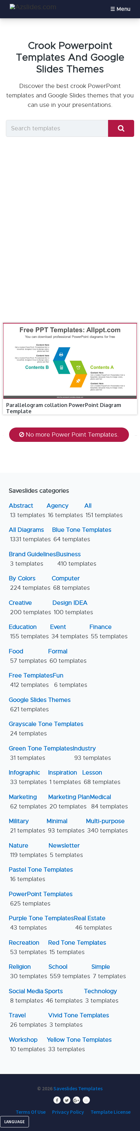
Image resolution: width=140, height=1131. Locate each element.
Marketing (28, 801)
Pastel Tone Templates (41, 874)
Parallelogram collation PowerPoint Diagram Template (63, 408)
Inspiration (64, 777)
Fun (70, 680)
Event (69, 631)
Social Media (26, 996)
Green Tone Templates (41, 753)
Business (76, 559)
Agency (65, 510)
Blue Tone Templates (81, 534)
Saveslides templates (78, 1088)
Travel (28, 1020)
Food (28, 656)
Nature (28, 850)
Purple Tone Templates (41, 923)
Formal (67, 656)
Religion (28, 971)
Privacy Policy (68, 1112)
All (103, 510)
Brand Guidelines (32, 559)
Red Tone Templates (77, 947)
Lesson (101, 777)
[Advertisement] (70, 232)
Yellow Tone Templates (79, 1044)
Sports (64, 996)
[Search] (121, 128)
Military (27, 826)
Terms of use (31, 1112)
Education (29, 631)
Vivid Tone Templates (78, 1020)
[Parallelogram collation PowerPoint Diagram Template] (70, 323)
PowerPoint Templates (41, 899)
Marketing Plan (69, 801)
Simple (108, 971)
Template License (111, 1112)
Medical (109, 801)
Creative (30, 607)
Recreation (28, 947)
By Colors (29, 583)
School (69, 971)
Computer (71, 583)
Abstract (27, 510)
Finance (109, 631)
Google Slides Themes (40, 704)
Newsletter (66, 850)
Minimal (66, 826)
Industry (92, 753)
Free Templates (31, 680)
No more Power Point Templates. (72, 434)
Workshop (27, 1044)
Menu (123, 9)
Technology (101, 996)
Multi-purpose (107, 826)
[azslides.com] (33, 7)
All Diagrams (30, 534)
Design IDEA (72, 607)
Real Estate (93, 923)
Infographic (28, 777)
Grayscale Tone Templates (46, 728)
